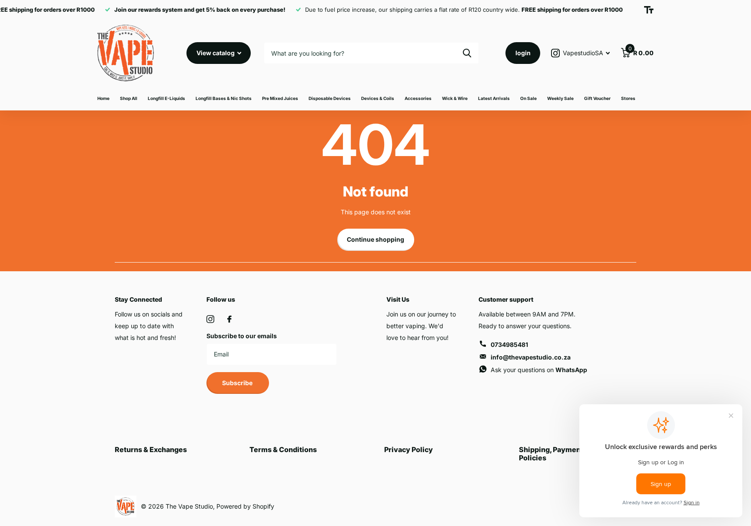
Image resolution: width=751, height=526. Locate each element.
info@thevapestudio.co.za (531, 357)
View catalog (216, 53)
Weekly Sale (560, 98)
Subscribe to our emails (241, 336)
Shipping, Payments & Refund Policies (569, 453)
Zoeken (467, 53)
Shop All (128, 98)
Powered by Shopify (245, 506)
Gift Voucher (597, 98)
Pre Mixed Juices (280, 98)
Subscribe (238, 382)
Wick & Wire (455, 98)
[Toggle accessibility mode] (649, 10)
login (523, 53)
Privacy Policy (408, 449)
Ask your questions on (539, 369)
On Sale (528, 98)
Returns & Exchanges (151, 449)
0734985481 (509, 344)
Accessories (418, 98)
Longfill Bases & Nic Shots (224, 98)
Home (103, 98)
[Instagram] (210, 319)
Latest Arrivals (494, 98)
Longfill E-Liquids (166, 98)
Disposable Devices (330, 98)
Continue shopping (375, 239)
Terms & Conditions (283, 449)
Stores (628, 98)
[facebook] (229, 319)
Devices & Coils (377, 98)
